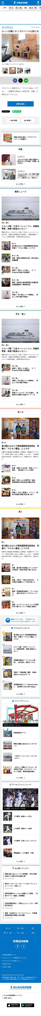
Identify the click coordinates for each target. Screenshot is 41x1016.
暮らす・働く (33, 8)
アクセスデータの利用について (12, 961)
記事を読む (20, 104)
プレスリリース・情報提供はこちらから (15, 958)
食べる (11, 8)
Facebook (17, 946)
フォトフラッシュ (7, 27)
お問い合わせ (7, 964)
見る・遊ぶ (19, 8)
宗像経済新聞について (9, 955)
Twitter (23, 946)
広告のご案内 (7, 967)
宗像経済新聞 (20, 2)
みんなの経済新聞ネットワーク (20, 987)
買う (25, 8)
